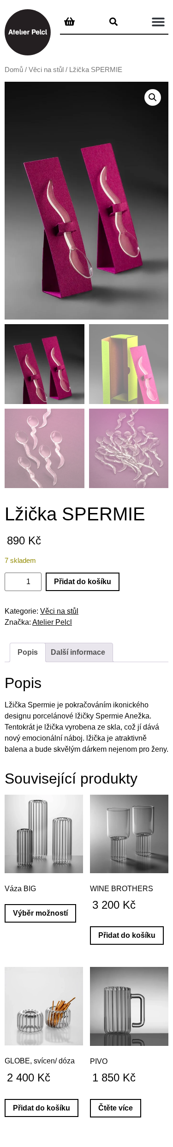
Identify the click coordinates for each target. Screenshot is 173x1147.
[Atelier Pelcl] (28, 32)
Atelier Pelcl (52, 622)
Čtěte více (115, 1108)
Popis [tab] (28, 652)
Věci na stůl (46, 69)
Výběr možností (40, 913)
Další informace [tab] (78, 652)
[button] (158, 21)
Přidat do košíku (82, 582)
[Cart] (69, 21)
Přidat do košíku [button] (126, 935)
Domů (14, 69)
